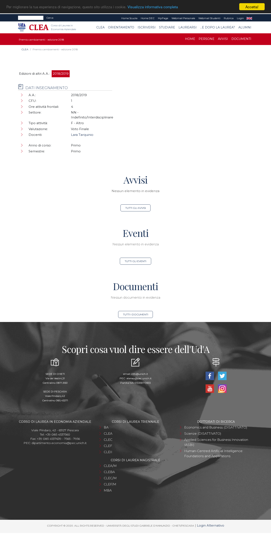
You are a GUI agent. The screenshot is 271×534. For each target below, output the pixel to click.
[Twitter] (222, 376)
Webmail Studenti (209, 18)
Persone (206, 39)
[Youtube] (210, 388)
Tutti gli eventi (135, 261)
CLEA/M (110, 466)
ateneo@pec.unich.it (139, 378)
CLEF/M (110, 484)
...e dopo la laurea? (217, 27)
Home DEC (148, 18)
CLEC (108, 440)
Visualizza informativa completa (152, 7)
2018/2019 (61, 74)
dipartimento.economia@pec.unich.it (59, 443)
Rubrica (229, 18)
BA (106, 427)
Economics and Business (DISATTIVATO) (215, 427)
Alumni (244, 27)
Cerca (49, 17)
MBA (108, 490)
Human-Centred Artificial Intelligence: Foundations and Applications (213, 453)
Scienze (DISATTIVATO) (202, 433)
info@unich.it (139, 373)
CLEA (100, 27)
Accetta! (252, 6)
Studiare (167, 27)
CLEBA (109, 472)
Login (240, 18)
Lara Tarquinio (82, 135)
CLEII (108, 452)
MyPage (163, 18)
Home (190, 39)
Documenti (241, 39)
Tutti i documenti (135, 314)
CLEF (108, 446)
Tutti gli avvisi (135, 207)
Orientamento (121, 27)
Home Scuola (129, 18)
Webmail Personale (183, 18)
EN (249, 18)
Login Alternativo (210, 525)
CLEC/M (110, 478)
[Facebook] (210, 376)
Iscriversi (147, 27)
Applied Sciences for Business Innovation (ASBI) (216, 442)
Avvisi (223, 39)
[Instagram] (222, 388)
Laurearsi (187, 27)
